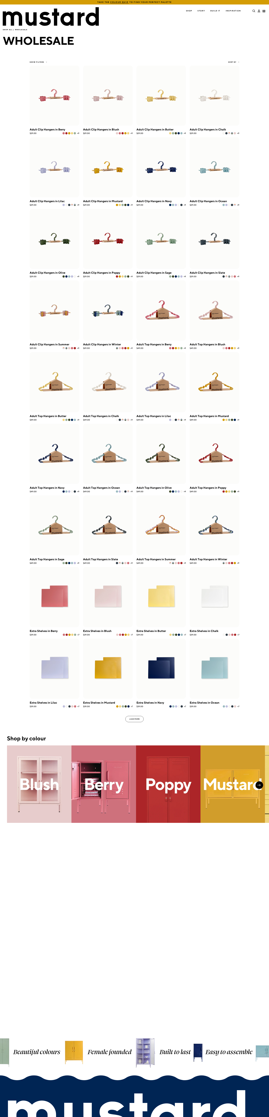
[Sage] (75, 133)
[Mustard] (69, 133)
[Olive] (176, 133)
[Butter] (72, 133)
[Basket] (263, 11)
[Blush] (117, 133)
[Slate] (226, 133)
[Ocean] (181, 133)
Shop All (8, 29)
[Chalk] (223, 133)
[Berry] (63, 133)
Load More (134, 719)
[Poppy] (66, 133)
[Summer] (229, 133)
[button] (189, 11)
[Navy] (179, 133)
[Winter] (232, 133)
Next (259, 785)
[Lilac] (63, 205)
